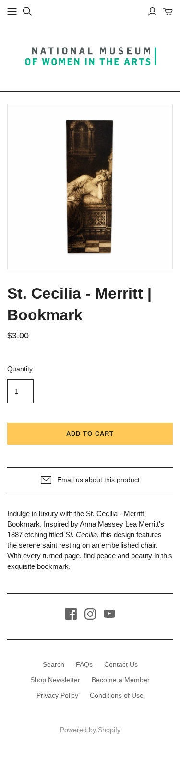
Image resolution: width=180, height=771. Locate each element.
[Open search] (27, 11)
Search (53, 664)
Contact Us (121, 664)
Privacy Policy (57, 695)
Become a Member (121, 680)
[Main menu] (12, 11)
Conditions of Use (117, 695)
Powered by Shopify (90, 730)
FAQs (84, 664)
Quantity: (21, 369)
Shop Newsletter (55, 680)
